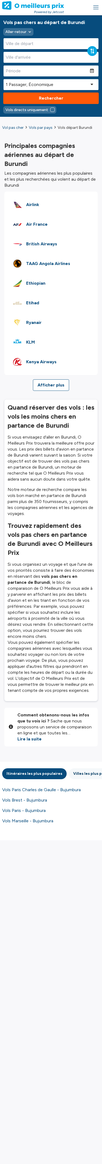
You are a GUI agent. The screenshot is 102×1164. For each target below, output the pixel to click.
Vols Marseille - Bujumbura (27, 820)
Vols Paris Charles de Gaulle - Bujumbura (41, 789)
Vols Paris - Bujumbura (24, 810)
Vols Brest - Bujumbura (24, 800)
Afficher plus (51, 385)
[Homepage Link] (33, 5)
